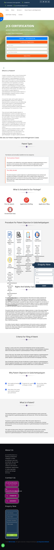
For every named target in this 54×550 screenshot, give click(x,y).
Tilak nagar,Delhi (12, 484)
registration (7, 439)
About (12, 10)
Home (7, 10)
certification (38, 439)
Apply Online (27, 56)
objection (39, 438)
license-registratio (30, 439)
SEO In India (12, 542)
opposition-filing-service (30, 438)
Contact (20, 14)
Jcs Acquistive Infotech (43, 542)
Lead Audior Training (11, 14)
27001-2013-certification (38, 441)
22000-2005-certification (25, 441)
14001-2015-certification (13, 441)
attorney (51, 438)
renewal (12, 439)
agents (2, 439)
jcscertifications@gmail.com (21, 5)
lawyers (44, 438)
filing (47, 438)
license (23, 439)
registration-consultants (17, 438)
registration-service (5, 438)
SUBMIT (44, 286)
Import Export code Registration (33, 10)
